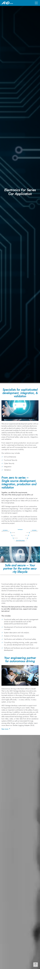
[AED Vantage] (7, 3)
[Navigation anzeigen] (36, 3)
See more (4, 729)
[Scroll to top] (35, 964)
